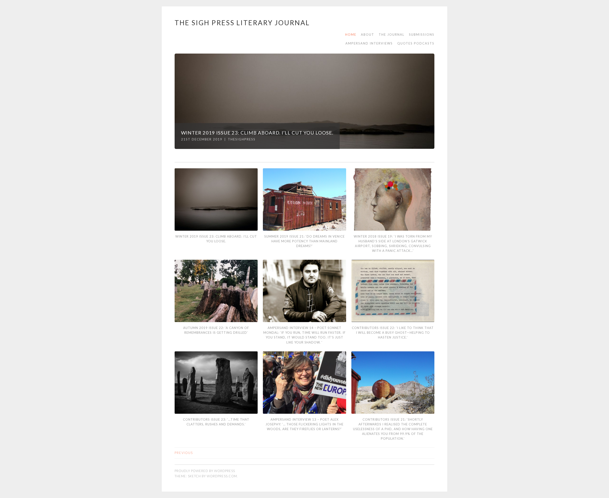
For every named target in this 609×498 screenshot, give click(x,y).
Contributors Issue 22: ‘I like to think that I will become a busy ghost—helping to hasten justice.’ (393, 332)
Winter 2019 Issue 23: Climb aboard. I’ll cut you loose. (257, 132)
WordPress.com (222, 476)
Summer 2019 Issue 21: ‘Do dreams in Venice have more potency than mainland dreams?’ (304, 241)
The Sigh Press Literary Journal (242, 23)
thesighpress (241, 139)
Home (350, 34)
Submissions (421, 34)
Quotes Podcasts (415, 43)
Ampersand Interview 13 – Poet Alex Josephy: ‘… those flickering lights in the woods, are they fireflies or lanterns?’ (304, 424)
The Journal (391, 34)
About (367, 34)
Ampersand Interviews (369, 43)
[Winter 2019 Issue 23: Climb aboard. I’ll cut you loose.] (304, 101)
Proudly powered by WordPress (205, 471)
